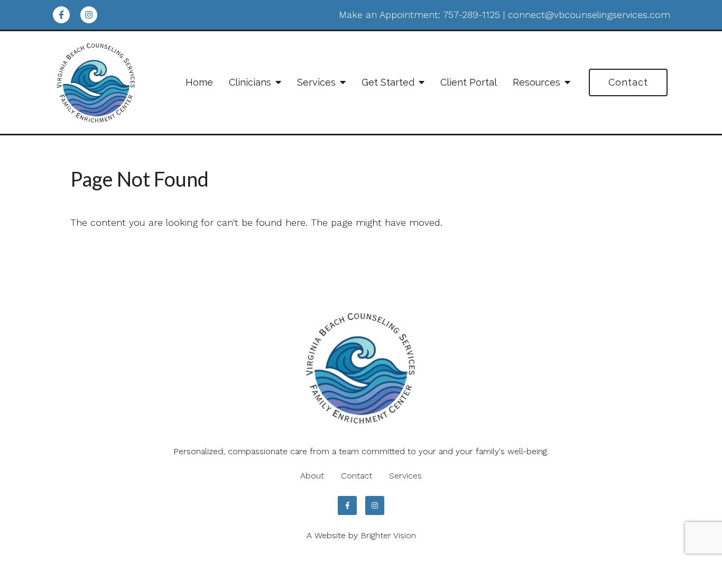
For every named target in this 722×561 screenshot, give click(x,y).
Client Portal (468, 82)
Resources (536, 82)
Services (316, 82)
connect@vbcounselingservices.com (589, 14)
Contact (628, 82)
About (312, 476)
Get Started (388, 82)
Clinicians (250, 82)
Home (199, 82)
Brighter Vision (388, 535)
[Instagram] (88, 14)
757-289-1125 (471, 14)
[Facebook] (61, 14)
